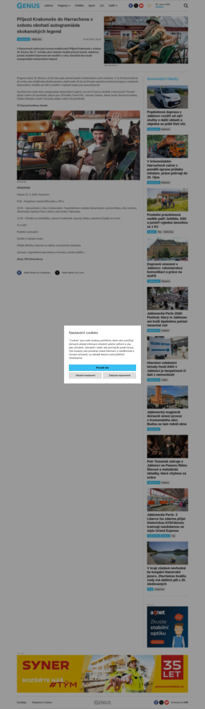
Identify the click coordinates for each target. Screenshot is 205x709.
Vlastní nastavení (85, 375)
